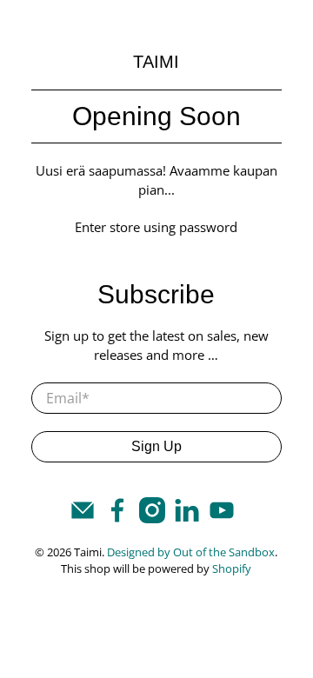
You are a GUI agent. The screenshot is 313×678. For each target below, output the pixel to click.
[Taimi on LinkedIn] (187, 518)
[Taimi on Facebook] (117, 518)
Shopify (231, 569)
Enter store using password (156, 227)
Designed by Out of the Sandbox (191, 552)
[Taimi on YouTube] (222, 518)
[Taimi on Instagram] (152, 518)
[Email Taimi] (83, 518)
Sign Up (156, 446)
